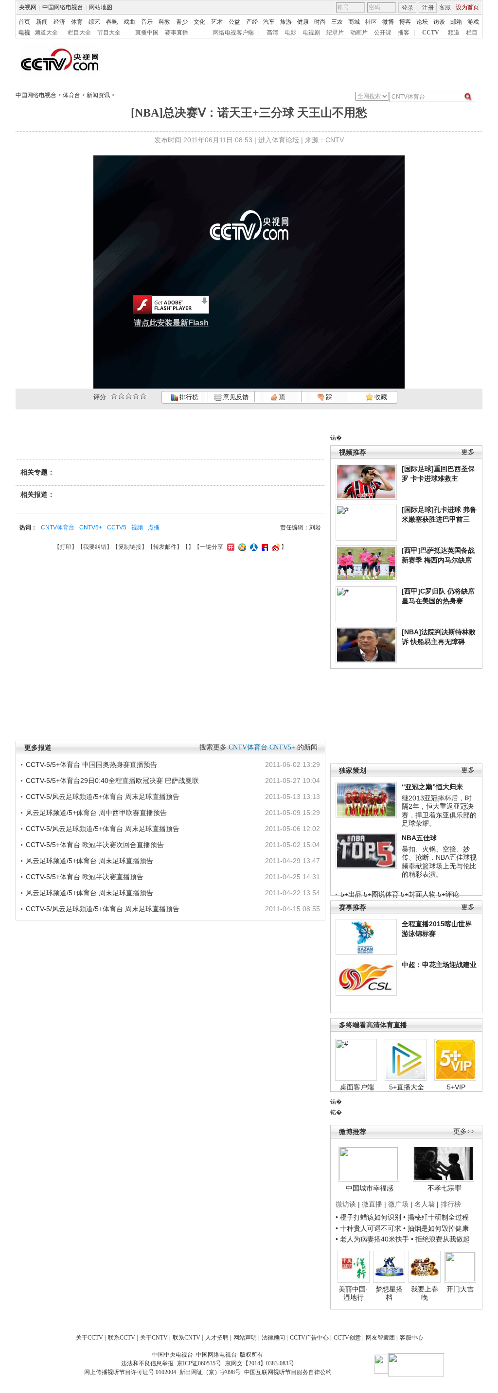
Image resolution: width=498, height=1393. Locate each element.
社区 (371, 21)
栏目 (472, 32)
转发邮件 (165, 547)
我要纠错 (95, 547)
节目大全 (109, 32)
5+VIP (456, 1087)
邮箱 (456, 21)
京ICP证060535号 (199, 1363)
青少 (182, 21)
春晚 (112, 21)
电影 (290, 32)
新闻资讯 (98, 95)
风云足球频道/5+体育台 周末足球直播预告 (89, 861)
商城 (354, 21)
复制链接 (130, 547)
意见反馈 (235, 397)
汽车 (269, 21)
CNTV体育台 (57, 527)
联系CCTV (121, 1337)
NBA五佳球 (419, 838)
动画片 (359, 32)
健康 (303, 21)
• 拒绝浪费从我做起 (440, 1239)
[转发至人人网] (253, 547)
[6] (128, 396)
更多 (468, 452)
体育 (77, 21)
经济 (59, 21)
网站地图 (100, 7)
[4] (121, 396)
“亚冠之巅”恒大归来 (432, 787)
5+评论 (448, 894)
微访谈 (346, 1204)
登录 (407, 7)
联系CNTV (186, 1337)
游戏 (473, 21)
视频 (137, 527)
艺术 (217, 21)
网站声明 (245, 1337)
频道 (454, 32)
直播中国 (147, 32)
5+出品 (351, 894)
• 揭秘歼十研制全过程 (436, 1217)
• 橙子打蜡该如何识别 (368, 1217)
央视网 (27, 7)
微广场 (398, 1204)
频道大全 (46, 32)
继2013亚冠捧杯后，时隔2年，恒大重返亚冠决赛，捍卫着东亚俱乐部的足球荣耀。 (439, 811)
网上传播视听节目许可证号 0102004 (130, 1372)
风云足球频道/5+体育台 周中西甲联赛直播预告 (96, 812)
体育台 (71, 95)
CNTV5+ (90, 527)
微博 (388, 21)
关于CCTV (89, 1337)
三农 (337, 21)
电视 (24, 32)
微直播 (372, 1204)
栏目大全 (79, 32)
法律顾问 (273, 1337)
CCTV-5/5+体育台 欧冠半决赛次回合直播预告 (95, 845)
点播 (154, 527)
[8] (136, 396)
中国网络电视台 (62, 7)
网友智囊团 (380, 1337)
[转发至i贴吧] (263, 547)
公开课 (382, 32)
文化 (199, 21)
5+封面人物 (418, 894)
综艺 (94, 21)
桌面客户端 (357, 1087)
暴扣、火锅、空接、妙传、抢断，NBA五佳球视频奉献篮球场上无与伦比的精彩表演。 (439, 862)
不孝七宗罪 (444, 1188)
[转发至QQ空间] (241, 547)
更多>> (464, 1131)
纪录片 (335, 32)
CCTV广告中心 (309, 1337)
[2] (114, 396)
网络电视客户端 (233, 32)
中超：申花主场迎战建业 (439, 964)
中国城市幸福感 (369, 1188)
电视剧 (311, 32)
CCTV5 (116, 527)
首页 (24, 21)
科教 (164, 21)
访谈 (439, 21)
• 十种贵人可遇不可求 (369, 1228)
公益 (234, 21)
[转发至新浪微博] (274, 547)
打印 (65, 547)
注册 (428, 7)
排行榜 (188, 397)
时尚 (320, 21)
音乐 (147, 21)
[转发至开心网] (229, 547)
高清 (272, 32)
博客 (405, 21)
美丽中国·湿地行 (353, 1293)
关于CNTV (154, 1337)
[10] (143, 396)
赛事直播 (176, 32)
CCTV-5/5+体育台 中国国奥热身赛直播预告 (91, 764)
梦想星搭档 (389, 1293)
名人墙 (424, 1204)
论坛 (422, 21)
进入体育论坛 (278, 140)
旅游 (286, 21)
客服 (445, 7)
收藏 (380, 397)
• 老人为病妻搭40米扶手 (372, 1239)
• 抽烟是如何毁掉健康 (436, 1228)
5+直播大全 (406, 1087)
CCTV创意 (347, 1337)
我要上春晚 (424, 1293)
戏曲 (129, 21)
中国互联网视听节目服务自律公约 (288, 1372)
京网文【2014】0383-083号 (259, 1363)
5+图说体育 (381, 894)
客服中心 (411, 1337)
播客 (403, 32)
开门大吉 (460, 1289)
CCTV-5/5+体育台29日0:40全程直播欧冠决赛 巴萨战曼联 (112, 780)
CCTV (430, 32)
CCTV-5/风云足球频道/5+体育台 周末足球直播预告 (102, 796)
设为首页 (467, 7)
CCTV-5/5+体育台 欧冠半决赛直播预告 (84, 877)
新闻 (42, 21)
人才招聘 (217, 1337)
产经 (252, 21)
